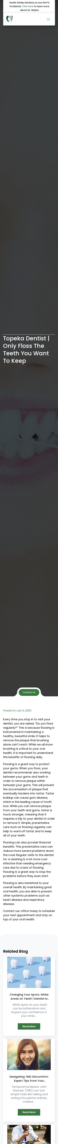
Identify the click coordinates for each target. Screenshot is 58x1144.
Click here (27, 6)
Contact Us (29, 692)
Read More (29, 1026)
